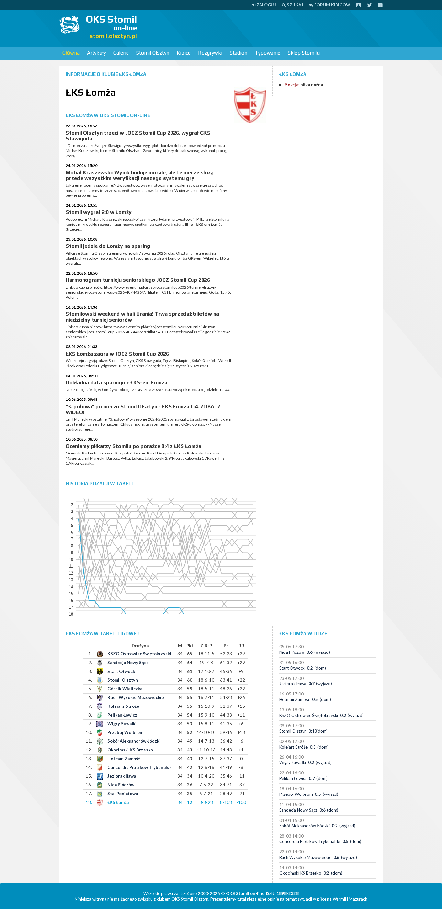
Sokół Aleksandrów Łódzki (133, 741)
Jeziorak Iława (121, 776)
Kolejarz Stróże (123, 706)
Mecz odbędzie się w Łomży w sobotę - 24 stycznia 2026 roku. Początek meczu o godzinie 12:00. (148, 389)
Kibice (184, 53)
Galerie (121, 53)
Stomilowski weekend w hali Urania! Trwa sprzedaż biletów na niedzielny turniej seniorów (142, 317)
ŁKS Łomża (118, 802)
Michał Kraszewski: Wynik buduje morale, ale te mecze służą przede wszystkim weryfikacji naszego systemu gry (140, 175)
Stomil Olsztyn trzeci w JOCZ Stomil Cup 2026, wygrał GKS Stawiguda (138, 136)
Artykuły (96, 53)
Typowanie (267, 53)
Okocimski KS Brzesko (130, 749)
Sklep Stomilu (304, 53)
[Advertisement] (265, 27)
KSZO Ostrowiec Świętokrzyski (139, 653)
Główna (71, 53)
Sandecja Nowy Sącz (128, 662)
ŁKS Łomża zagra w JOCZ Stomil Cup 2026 (117, 354)
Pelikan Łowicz (122, 714)
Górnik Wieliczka (124, 688)
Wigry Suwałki (122, 723)
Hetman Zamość (123, 758)
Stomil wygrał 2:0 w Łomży (99, 212)
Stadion (238, 53)
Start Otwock (121, 671)
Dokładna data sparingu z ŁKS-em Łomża (116, 382)
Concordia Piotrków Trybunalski (140, 767)
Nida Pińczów (120, 784)
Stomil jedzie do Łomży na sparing (108, 246)
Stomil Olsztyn (152, 53)
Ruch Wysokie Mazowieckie (135, 697)
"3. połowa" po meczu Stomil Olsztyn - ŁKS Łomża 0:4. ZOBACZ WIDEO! (143, 409)
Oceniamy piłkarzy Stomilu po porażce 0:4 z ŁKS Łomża (133, 446)
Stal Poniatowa (122, 793)
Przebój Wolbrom (125, 732)
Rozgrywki (210, 53)
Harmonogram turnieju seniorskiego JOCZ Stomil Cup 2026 (138, 280)
